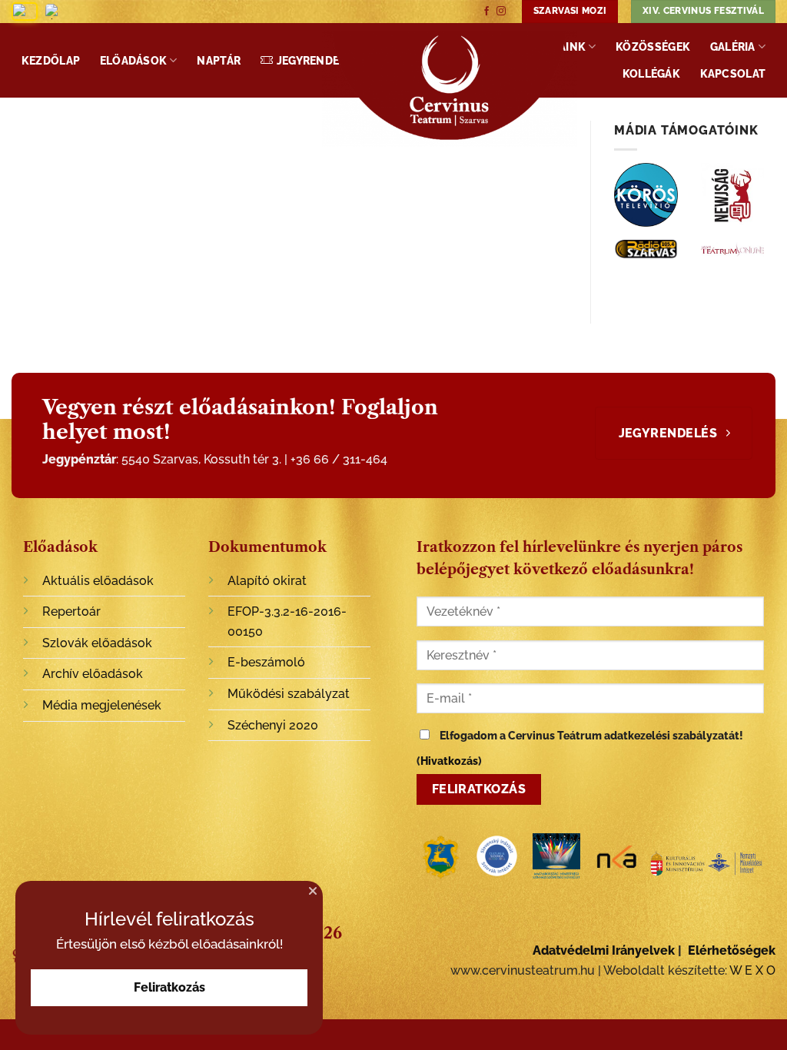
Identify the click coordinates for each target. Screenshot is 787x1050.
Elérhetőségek (731, 950)
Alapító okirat (267, 580)
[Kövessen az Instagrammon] (501, 11)
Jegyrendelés (318, 60)
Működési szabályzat (288, 693)
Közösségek (653, 46)
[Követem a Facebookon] (486, 11)
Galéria (732, 46)
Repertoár (71, 611)
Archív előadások (92, 673)
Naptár (219, 60)
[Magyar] (25, 11)
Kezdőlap (51, 60)
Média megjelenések (101, 705)
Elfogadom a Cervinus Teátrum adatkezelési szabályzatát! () (580, 748)
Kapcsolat (733, 73)
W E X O (752, 970)
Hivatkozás (449, 760)
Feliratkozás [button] (169, 987)
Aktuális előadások (98, 580)
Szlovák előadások (97, 643)
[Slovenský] (56, 11)
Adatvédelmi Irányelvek (604, 950)
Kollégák (651, 73)
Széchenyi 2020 (272, 725)
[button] (313, 891)
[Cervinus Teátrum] (449, 89)
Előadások (134, 60)
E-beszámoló (266, 662)
